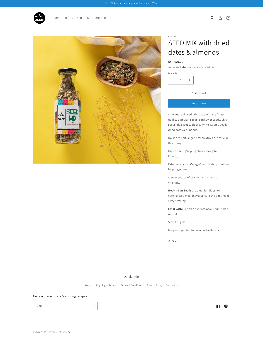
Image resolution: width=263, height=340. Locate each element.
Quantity (172, 73)
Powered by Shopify (61, 332)
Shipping (186, 66)
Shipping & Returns (107, 285)
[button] (68, 18)
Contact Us (172, 285)
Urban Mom (45, 332)
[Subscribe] (93, 306)
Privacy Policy (154, 285)
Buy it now (199, 103)
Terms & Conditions (132, 285)
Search (88, 285)
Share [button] (175, 241)
